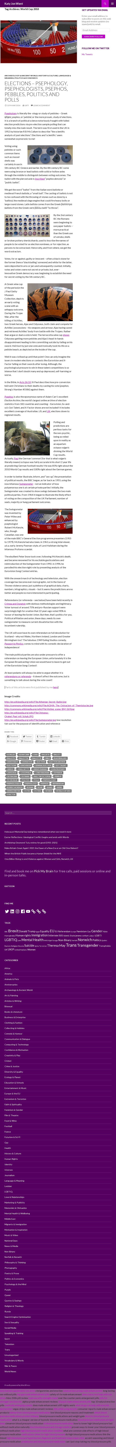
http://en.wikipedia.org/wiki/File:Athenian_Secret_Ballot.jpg (35, 701)
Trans (71, 945)
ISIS (61, 935)
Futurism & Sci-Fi (12, 1137)
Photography (11, 1268)
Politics (25, 780)
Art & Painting (11, 995)
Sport (7, 1338)
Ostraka (25, 776)
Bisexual (8, 1006)
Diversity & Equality (14, 1071)
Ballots (11, 758)
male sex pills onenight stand (43, 1397)
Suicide (29, 945)
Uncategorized (11, 1355)
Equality (44, 931)
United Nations (20, 950)
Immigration (39, 935)
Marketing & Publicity (15, 1202)
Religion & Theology (14, 1306)
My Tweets (87, 54)
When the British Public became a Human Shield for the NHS (33, 853)
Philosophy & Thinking (15, 1262)
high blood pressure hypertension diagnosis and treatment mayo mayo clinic (46, 1437)
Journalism (9, 1175)
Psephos (9, 396)
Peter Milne (12, 780)
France (8, 1131)
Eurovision (26, 765)
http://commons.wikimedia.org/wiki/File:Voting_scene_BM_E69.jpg (39, 709)
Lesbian (8, 1186)
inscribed (40, 178)
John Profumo (58, 769)
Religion (14, 946)
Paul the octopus (42, 776)
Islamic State (69, 935)
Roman (30, 787)
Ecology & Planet (13, 1077)
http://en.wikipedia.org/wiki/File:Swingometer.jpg (30, 719)
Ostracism (12, 776)
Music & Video (11, 1235)
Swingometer (26, 483)
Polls (36, 780)
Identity (8, 1164)
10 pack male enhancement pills (74, 1401)
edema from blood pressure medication (29, 1412)
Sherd (59, 787)
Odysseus (57, 773)
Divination (27, 762)
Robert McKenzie (15, 787)
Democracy (12, 762)
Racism (8, 946)
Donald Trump (27, 931)
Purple (8, 1289)
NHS (46, 940)
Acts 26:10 (25, 382)
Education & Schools (14, 1082)
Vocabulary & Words (14, 1360)
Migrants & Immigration (16, 1224)
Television (9, 1344)
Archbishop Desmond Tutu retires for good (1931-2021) (31, 842)
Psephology (11, 113)
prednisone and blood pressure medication (43, 1441)
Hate (105, 931)
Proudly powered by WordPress (17, 1385)
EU (52, 931)
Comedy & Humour (13, 1033)
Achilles (11, 755)
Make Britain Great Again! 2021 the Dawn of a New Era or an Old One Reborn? (41, 848)
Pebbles (58, 776)
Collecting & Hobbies (14, 1028)
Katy (26, 105)
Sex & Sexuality (12, 1322)
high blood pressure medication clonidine (42, 1430)
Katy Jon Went (14, 3)
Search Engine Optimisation (18, 1317)
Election (41, 762)
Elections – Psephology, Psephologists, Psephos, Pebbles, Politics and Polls (36, 91)
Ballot (57, 755)
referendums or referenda (18, 676)
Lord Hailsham (42, 773)
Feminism (82, 931)
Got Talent (61, 765)
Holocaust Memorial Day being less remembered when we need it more (38, 831)
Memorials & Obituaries (16, 1208)
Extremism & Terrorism (15, 1099)
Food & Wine (11, 1120)
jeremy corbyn (82, 935)
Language (11, 773)
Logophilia (26, 773)
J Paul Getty (23, 769)
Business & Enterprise (15, 1017)
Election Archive (57, 762)
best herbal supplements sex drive (17, 1390)
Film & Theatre (11, 1115)
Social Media (10, 1328)
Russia (21, 946)
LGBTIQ (11, 940)
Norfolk (74, 940)
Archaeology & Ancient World (21, 75)
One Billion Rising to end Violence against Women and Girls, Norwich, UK (39, 859)
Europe (73, 932)
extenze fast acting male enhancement (82, 1390)
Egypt (38, 932)
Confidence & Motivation (16, 1050)
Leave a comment (41, 105)
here (55, 687)
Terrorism (43, 946)
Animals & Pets (12, 979)
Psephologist (49, 780)
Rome (40, 787)
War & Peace (11, 1366)
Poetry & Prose (12, 1273)
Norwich (85, 939)
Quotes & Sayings (13, 1300)
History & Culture (48, 75)
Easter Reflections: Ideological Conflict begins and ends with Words (37, 837)
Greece (10, 769)
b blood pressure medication (58, 1423)
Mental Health (32, 940)
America (8, 973)
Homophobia (10, 936)
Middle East (10, 1219)
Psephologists (14, 784)
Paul (16, 458)
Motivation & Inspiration (16, 1229)
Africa (7, 968)
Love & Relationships (14, 1197)
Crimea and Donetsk (15, 603)
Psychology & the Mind (15, 1284)
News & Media (11, 1246)
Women (31, 949)
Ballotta (23, 758)
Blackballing (60, 758)
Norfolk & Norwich (13, 1257)
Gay (89, 931)
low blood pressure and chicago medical (50, 1427)
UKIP (11, 949)
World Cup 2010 (63, 791)
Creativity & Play (12, 1055)
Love (19, 940)
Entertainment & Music (15, 1088)
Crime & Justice (12, 1066)
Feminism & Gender (14, 1110)
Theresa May (56, 945)
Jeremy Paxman (40, 769)
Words (48, 791)
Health (8, 1148)
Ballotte (36, 758)
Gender (96, 931)
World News (10, 1371)
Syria (37, 946)
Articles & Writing (13, 1001)
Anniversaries (11, 984)
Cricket (8, 1061)
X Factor (11, 794)
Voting (37, 791)
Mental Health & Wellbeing (17, 1213)
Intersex (53, 935)
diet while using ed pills (65, 1408)
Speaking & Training (14, 1333)
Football (8, 1126)
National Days (11, 1240)
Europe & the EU (12, 1093)
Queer (8, 1295)
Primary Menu (112, 3)
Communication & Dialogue (17, 1039)
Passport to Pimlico (14, 643)
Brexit (13, 930)
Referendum (58, 784)
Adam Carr (24, 755)
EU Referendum (62, 931)
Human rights (23, 935)
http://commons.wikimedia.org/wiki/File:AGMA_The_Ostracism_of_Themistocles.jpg (49, 705)
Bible (47, 758)
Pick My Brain (43, 871)
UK (48, 411)
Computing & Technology (17, 1044)
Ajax (35, 755)
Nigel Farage (53, 940)
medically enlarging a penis (18, 1405)
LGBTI (98, 935)
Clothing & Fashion (13, 1022)
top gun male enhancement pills (33, 1394)
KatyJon (9, 886)
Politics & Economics (25, 78)
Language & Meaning (14, 1180)
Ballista (46, 755)
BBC (6, 932)
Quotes (104, 940)
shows (66, 334)
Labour (91, 936)
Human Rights (11, 1159)
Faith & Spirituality (13, 1104)
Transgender (87, 945)
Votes (27, 791)
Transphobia (105, 946)
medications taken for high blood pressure (43, 1434)
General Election (43, 765)
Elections (11, 765)
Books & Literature (13, 1012)
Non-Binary (64, 940)
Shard (50, 787)
